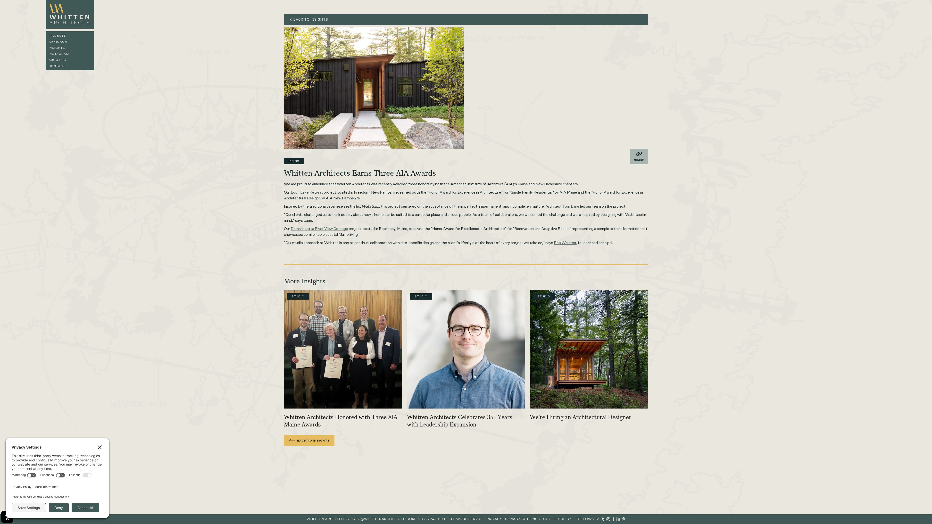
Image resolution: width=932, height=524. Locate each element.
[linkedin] (618, 519)
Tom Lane (570, 206)
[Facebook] (613, 519)
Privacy (494, 519)
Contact (57, 66)
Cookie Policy (557, 519)
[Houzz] (603, 519)
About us (57, 60)
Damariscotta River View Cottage (319, 228)
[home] (70, 14)
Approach (58, 41)
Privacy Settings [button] (522, 519)
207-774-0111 (432, 519)
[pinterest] (623, 519)
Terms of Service (466, 519)
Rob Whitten (565, 242)
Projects (57, 35)
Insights (57, 47)
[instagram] (608, 519)
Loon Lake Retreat (307, 192)
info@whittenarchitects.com (383, 519)
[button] (639, 156)
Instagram (59, 54)
